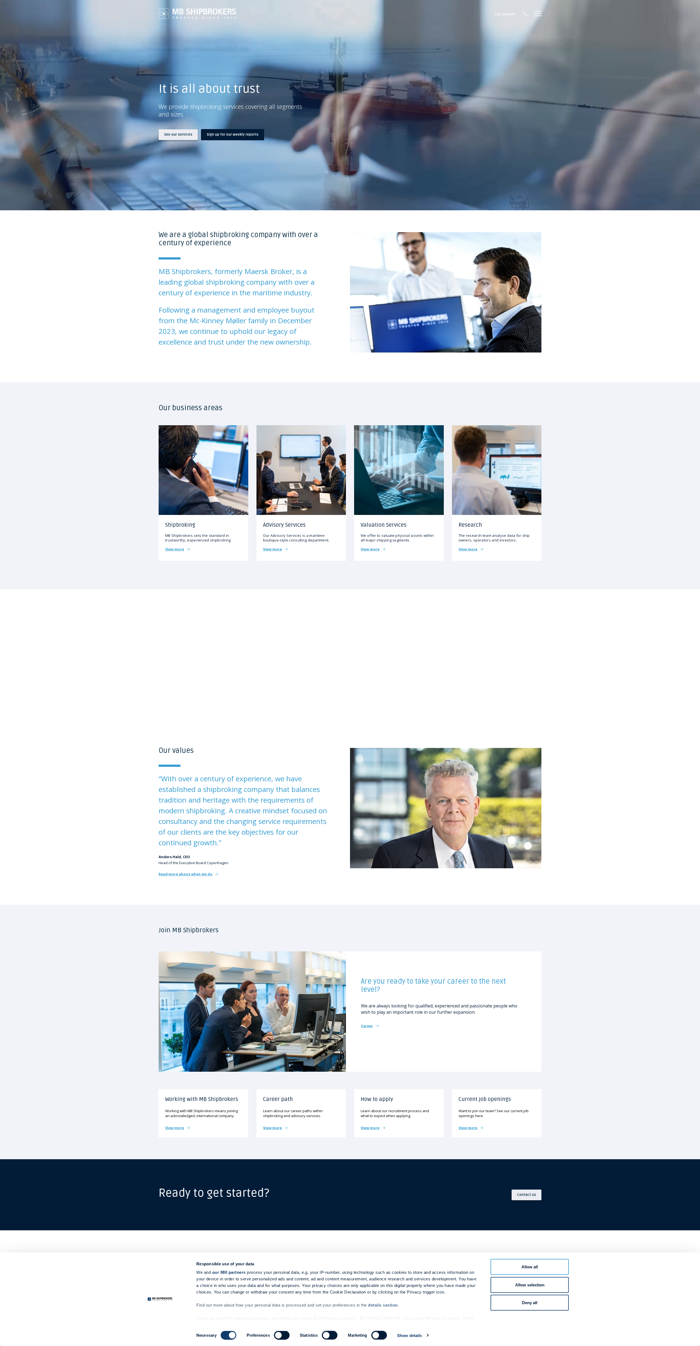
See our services (178, 134)
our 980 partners (229, 1272)
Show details (409, 1335)
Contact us (526, 1194)
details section (383, 1305)
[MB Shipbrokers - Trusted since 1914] (197, 13)
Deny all (529, 1302)
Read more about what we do (185, 874)
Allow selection (529, 1284)
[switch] (282, 1335)
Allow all (529, 1267)
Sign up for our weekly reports (232, 134)
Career (367, 1026)
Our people (505, 13)
